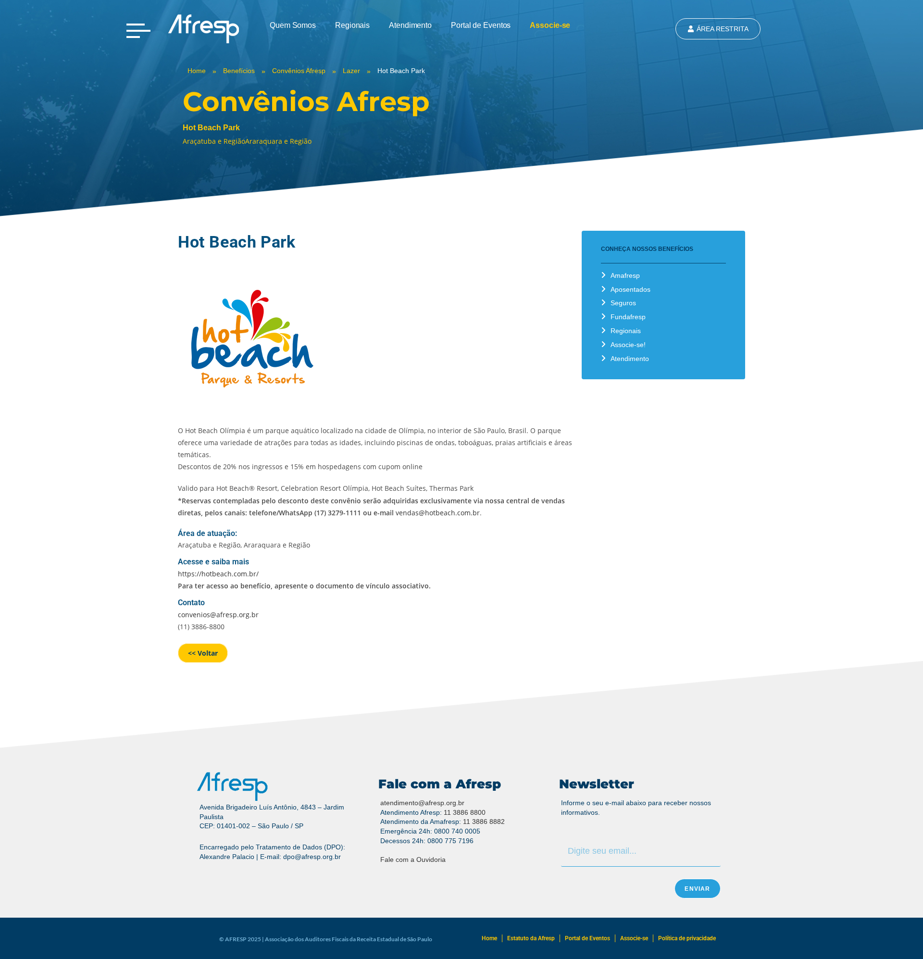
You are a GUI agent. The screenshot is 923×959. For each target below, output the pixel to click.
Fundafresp (628, 317)
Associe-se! (628, 345)
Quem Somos (293, 25)
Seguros (623, 303)
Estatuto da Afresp (531, 938)
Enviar (697, 888)
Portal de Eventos (481, 25)
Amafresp (625, 275)
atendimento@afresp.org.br (422, 803)
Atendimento (410, 25)
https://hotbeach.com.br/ (218, 573)
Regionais (352, 25)
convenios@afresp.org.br (218, 614)
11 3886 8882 (484, 821)
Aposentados (630, 289)
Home (489, 938)
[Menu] (138, 31)
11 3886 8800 (465, 812)
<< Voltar (203, 653)
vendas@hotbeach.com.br (438, 512)
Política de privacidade (687, 938)
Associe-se (550, 25)
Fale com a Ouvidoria (413, 859)
